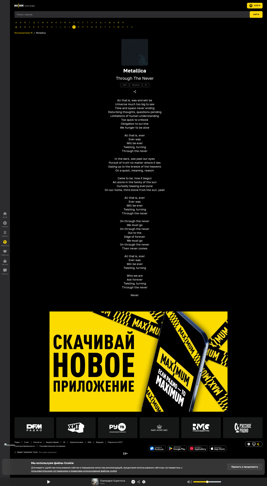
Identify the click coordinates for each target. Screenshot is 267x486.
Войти (257, 6)
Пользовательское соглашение (52, 446)
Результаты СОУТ (115, 442)
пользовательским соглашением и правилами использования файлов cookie (74, 471)
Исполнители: (23, 32)
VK (64, 442)
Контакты (37, 442)
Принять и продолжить (244, 466)
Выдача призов (52, 442)
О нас (26, 442)
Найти (256, 14)
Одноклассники (76, 442)
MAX (89, 442)
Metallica (134, 70)
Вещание (99, 442)
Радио (17, 442)
